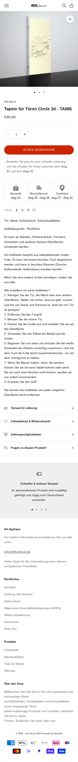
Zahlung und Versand (18, 594)
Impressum (11, 622)
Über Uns (10, 628)
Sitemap (9, 670)
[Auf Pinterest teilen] (28, 210)
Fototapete (11, 649)
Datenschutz (12, 601)
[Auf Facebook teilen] (16, 210)
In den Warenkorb (39, 149)
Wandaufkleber (14, 657)
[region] (39, 487)
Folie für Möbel (14, 663)
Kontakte (10, 587)
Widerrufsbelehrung (17, 615)
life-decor (10, 101)
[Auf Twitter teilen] (22, 210)
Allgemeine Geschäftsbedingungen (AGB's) (32, 608)
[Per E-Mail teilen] (34, 210)
